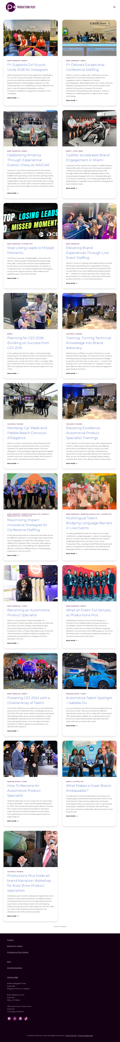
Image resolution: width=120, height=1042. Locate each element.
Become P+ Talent (14, 946)
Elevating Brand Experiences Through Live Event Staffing (87, 253)
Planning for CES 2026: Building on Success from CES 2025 (28, 343)
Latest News (78, 151)
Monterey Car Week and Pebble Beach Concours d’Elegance (27, 433)
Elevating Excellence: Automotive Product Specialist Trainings (83, 433)
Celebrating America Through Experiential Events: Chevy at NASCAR (28, 160)
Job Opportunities (14, 968)
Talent (24, 606)
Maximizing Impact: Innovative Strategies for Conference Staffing (27, 525)
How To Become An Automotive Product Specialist (24, 791)
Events (24, 60)
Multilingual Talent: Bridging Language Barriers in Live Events (89, 523)
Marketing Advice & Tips (31, 514)
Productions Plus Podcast (17, 952)
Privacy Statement (85, 1035)
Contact (10, 940)
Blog (9, 962)
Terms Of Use (71, 1035)
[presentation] (31, 38)
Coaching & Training (74, 334)
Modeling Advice (72, 693)
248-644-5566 (12, 977)
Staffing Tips (27, 243)
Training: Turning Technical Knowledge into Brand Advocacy (88, 343)
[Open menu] (114, 7)
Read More (13, 98)
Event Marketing (14, 60)
